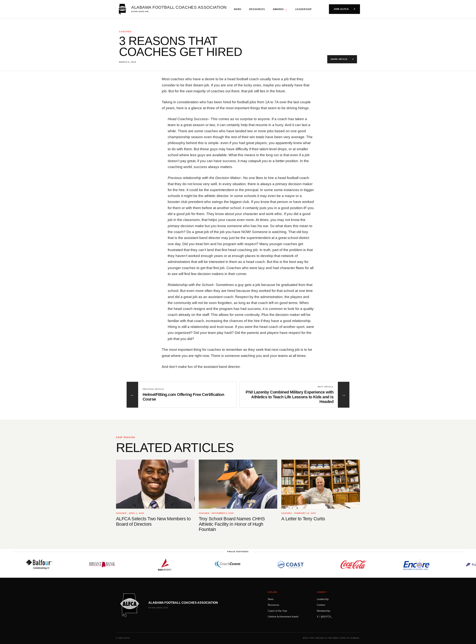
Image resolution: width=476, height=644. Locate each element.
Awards (280, 9)
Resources (257, 9)
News (237, 9)
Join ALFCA (344, 9)
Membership (323, 610)
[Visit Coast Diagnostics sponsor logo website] (264, 564)
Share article (342, 59)
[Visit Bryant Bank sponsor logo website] (76, 564)
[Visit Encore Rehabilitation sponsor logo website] (390, 564)
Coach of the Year (277, 610)
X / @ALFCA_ (324, 616)
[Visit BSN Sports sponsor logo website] (138, 564)
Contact (321, 605)
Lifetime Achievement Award (283, 616)
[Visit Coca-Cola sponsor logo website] (327, 564)
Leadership (303, 9)
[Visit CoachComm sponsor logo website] (201, 564)
